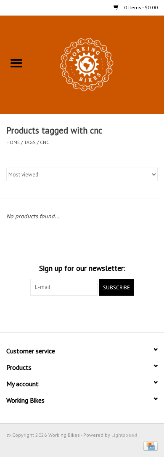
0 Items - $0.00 (140, 7)
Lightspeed (124, 435)
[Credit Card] (149, 445)
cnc (44, 142)
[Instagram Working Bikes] (97, 313)
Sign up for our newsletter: (82, 268)
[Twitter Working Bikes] (82, 313)
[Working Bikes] (98, 64)
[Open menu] (16, 62)
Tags (30, 142)
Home (13, 142)
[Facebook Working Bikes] (67, 313)
